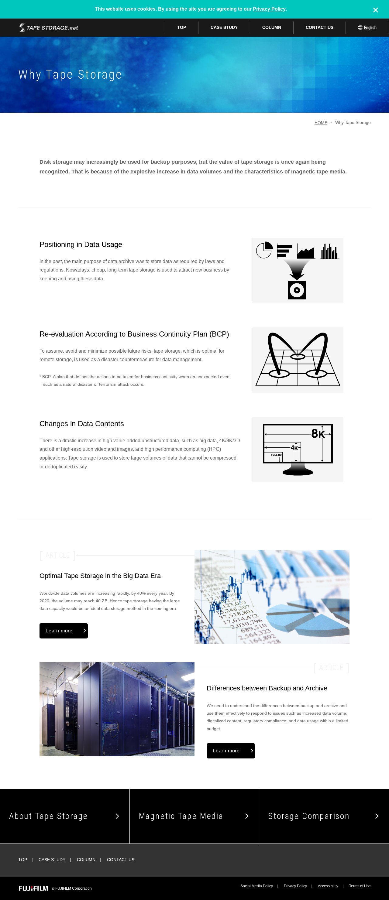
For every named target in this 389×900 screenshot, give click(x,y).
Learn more (59, 630)
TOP (181, 27)
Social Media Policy (256, 886)
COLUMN (271, 27)
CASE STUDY (224, 27)
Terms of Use (360, 886)
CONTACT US (319, 27)
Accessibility (328, 886)
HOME (321, 122)
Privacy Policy (269, 9)
